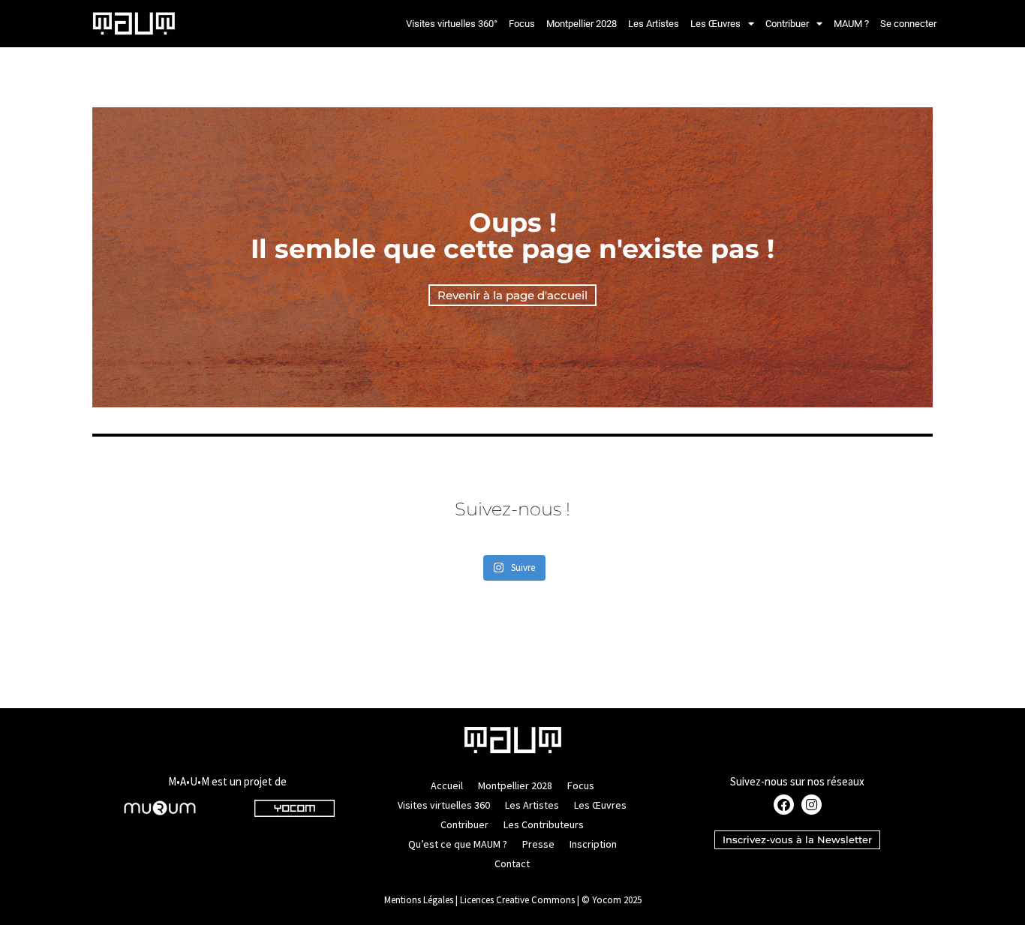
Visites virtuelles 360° (451, 23)
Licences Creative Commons (517, 899)
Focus (522, 23)
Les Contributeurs (543, 824)
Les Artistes (653, 23)
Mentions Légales (418, 899)
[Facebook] (784, 804)
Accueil (447, 785)
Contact (512, 863)
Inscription (593, 844)
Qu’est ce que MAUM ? (457, 844)
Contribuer (787, 23)
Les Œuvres (715, 23)
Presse (538, 844)
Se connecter (908, 23)
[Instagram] (811, 804)
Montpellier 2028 (581, 23)
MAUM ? (851, 23)
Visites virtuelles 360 (444, 805)
